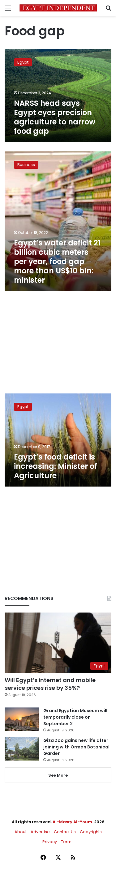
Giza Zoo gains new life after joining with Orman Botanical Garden (76, 747)
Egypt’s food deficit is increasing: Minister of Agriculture (55, 466)
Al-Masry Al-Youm (72, 822)
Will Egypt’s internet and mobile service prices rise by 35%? (50, 684)
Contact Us (65, 832)
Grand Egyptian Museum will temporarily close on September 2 (75, 717)
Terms (67, 842)
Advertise (40, 832)
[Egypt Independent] (58, 7)
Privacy (49, 842)
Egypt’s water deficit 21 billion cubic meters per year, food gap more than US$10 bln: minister (57, 261)
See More (58, 775)
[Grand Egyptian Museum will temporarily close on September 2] (22, 719)
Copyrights (91, 832)
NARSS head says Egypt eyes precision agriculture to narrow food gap (54, 117)
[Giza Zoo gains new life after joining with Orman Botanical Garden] (22, 749)
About (21, 832)
